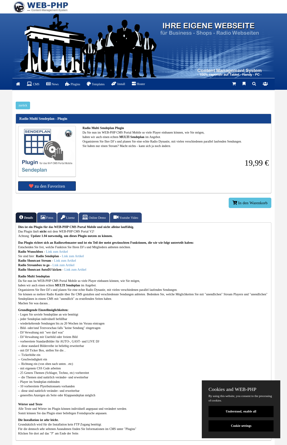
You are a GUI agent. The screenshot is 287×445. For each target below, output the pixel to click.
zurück (23, 105)
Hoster (140, 84)
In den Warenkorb (252, 203)
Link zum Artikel (57, 251)
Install (120, 84)
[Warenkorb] (234, 84)
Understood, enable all (241, 411)
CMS (35, 84)
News (55, 84)
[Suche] (254, 84)
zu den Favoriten (49, 186)
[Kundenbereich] (265, 84)
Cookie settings (241, 425)
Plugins (75, 84)
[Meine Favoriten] (244, 84)
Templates (97, 84)
